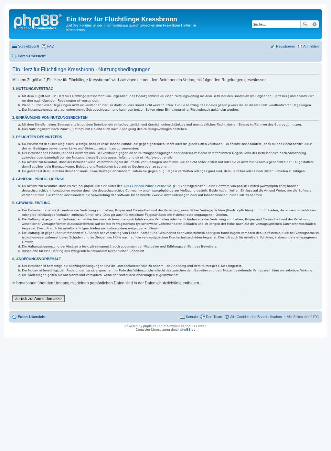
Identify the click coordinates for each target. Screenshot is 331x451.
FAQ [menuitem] (50, 46)
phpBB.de (188, 329)
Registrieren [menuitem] (285, 46)
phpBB (148, 326)
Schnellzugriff (28, 46)
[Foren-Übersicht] (38, 21)
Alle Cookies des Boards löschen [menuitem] (256, 317)
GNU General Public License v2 (147, 186)
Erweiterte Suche (314, 24)
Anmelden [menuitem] (311, 46)
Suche (305, 24)
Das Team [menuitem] (214, 317)
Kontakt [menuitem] (192, 317)
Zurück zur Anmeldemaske (38, 298)
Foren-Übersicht (32, 317)
